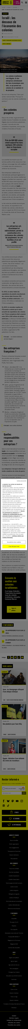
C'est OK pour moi (14, 546)
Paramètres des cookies (14, 542)
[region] (14, 514)
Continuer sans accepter (21, 480)
